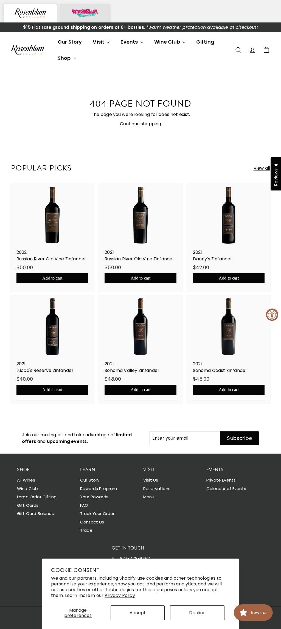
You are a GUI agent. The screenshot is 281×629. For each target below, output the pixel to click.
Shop (65, 58)
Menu (148, 497)
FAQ (84, 505)
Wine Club (167, 41)
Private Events (221, 480)
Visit (99, 41)
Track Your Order (97, 513)
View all (262, 168)
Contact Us (92, 522)
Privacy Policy (120, 595)
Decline (197, 613)
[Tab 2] (85, 13)
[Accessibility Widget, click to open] (272, 314)
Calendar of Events (226, 488)
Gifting (205, 41)
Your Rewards (94, 497)
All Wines (26, 480)
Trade (86, 530)
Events (129, 41)
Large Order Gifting (37, 497)
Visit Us (150, 480)
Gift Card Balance (35, 513)
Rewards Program (98, 488)
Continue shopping (140, 124)
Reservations (156, 488)
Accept (138, 613)
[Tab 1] (30, 13)
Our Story (70, 41)
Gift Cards (28, 505)
